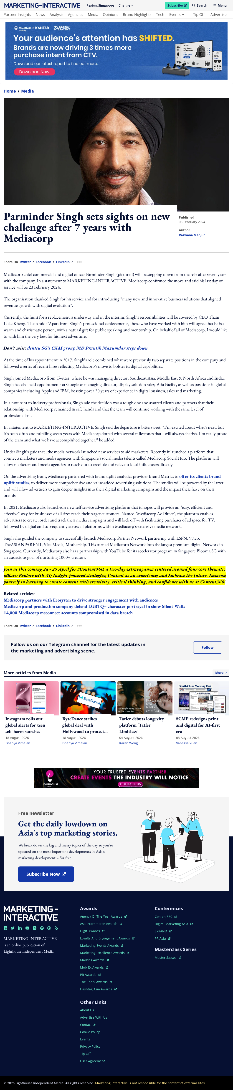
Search (202, 5)
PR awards (90, 974)
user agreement (92, 1061)
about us (87, 1010)
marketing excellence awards (103, 953)
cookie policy (90, 1032)
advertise (218, 14)
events (175, 14)
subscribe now (50, 875)
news (40, 14)
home (10, 91)
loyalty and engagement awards (105, 938)
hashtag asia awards (96, 989)
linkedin (63, 262)
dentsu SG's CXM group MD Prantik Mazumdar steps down (87, 348)
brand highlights (137, 14)
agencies (75, 14)
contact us (88, 1024)
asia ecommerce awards (99, 923)
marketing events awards (100, 945)
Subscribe (178, 6)
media (93, 14)
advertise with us (93, 1017)
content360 (166, 916)
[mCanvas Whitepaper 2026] (116, 51)
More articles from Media (113, 672)
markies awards (94, 960)
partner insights (17, 14)
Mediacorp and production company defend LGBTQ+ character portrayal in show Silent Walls (94, 606)
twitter (25, 262)
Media (27, 91)
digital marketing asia (172, 924)
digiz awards (92, 931)
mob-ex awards (94, 967)
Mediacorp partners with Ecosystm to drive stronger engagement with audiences (81, 600)
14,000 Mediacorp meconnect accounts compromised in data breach (68, 613)
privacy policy (90, 1046)
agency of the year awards (101, 916)
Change (124, 5)
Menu (222, 5)
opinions (110, 14)
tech (160, 14)
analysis (56, 14)
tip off (199, 14)
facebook (43, 262)
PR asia (162, 938)
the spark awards (96, 982)
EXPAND (163, 931)
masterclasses (168, 957)
